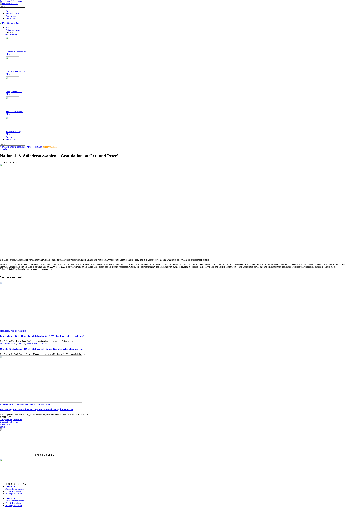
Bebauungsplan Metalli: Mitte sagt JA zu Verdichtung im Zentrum (36, 409)
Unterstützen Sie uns (9, 422)
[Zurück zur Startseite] (9, 3)
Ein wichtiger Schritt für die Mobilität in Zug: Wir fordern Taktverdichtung (42, 336)
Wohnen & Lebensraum (36, 343)
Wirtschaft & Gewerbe (18, 404)
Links (2, 427)
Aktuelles (4, 149)
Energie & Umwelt (8, 343)
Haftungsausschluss (13, 494)
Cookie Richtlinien (13, 491)
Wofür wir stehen (12, 13)
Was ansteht (10, 11)
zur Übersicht (11, 35)
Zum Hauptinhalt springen (11, 1)
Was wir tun (10, 16)
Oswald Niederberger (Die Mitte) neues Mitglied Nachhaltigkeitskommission (41, 348)
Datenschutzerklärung (14, 489)
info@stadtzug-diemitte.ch (11, 419)
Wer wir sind (10, 18)
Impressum (10, 486)
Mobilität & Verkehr (8, 331)
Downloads (5, 424)
